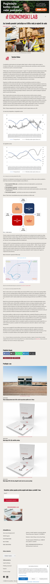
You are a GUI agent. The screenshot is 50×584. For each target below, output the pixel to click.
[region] (25, 7)
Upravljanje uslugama (22, 575)
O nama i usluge (6, 571)
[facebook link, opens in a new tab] (4, 576)
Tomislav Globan (16, 57)
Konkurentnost (6, 26)
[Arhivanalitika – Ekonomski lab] (21, 16)
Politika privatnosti (36, 581)
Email (5, 493)
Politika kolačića (29, 581)
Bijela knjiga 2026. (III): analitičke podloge (11, 440)
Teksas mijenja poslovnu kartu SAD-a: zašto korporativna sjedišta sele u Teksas (18, 399)
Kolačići (5, 568)
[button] (47, 566)
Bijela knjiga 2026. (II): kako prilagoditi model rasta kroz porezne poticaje (17, 481)
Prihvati (23, 578)
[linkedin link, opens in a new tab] (7, 576)
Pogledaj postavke (43, 578)
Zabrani (33, 578)
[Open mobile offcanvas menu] (46, 17)
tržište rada (16, 358)
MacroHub (38, 338)
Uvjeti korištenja (6, 563)
